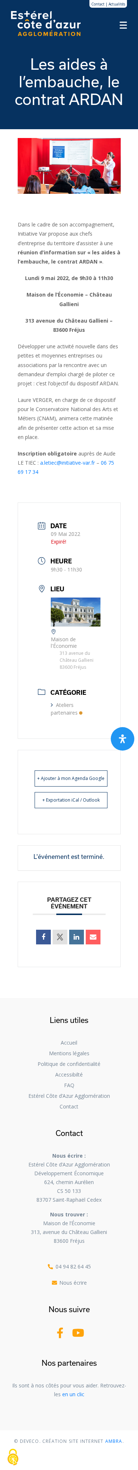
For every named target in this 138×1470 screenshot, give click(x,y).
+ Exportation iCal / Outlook (71, 800)
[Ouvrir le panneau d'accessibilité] (122, 739)
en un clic (73, 1394)
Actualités (117, 4)
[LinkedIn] (76, 937)
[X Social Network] (60, 937)
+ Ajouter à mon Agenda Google (71, 778)
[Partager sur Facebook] (43, 937)
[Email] (93, 937)
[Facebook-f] (60, 1333)
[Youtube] (78, 1333)
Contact (98, 4)
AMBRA (113, 1441)
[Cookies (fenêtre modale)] (13, 1457)
